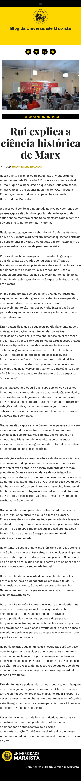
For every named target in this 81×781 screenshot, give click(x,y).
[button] (40, 3)
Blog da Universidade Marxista (40, 28)
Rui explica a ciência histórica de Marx (40, 142)
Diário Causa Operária (27, 166)
